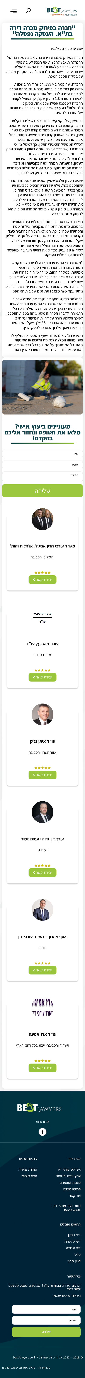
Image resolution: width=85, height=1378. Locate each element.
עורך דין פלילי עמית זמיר (42, 839)
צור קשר (75, 1195)
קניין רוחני (74, 1261)
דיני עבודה (73, 1248)
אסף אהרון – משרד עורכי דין (42, 936)
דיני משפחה (73, 1241)
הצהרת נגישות (28, 1169)
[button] (13, 11)
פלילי (77, 1254)
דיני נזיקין (74, 1235)
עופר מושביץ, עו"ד (42, 643)
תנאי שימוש (29, 1176)
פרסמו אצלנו (72, 1189)
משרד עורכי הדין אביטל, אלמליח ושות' (42, 546)
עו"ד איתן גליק (42, 741)
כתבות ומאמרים (70, 1182)
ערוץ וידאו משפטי (68, 1176)
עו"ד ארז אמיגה (42, 1034)
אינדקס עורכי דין (69, 1169)
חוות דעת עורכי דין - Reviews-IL (66, 1208)
